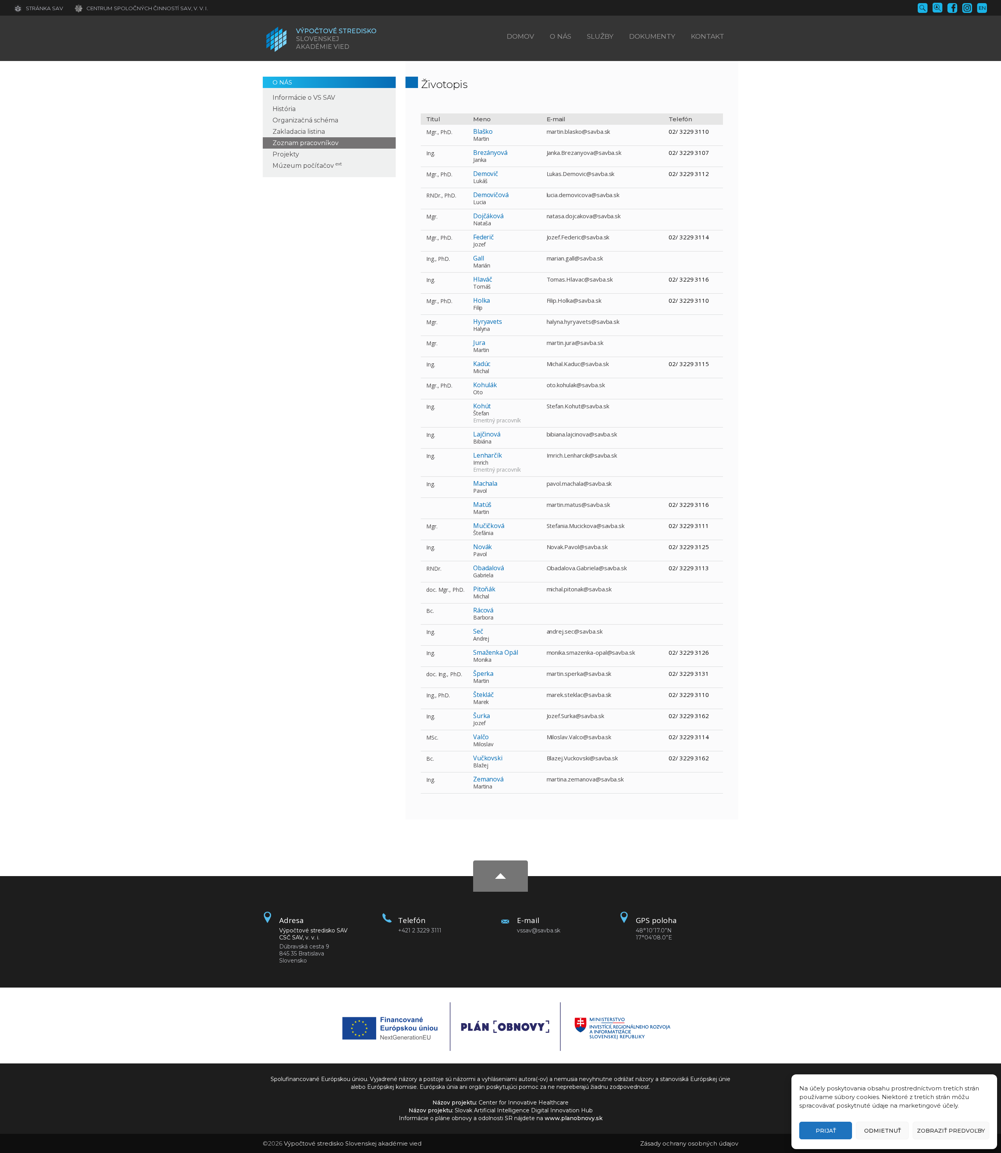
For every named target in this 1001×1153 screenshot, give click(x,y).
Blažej (481, 765)
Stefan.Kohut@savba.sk (578, 406)
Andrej (481, 638)
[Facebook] (952, 7)
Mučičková (489, 525)
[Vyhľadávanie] (922, 7)
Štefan (481, 413)
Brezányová (490, 152)
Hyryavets (487, 321)
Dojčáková (488, 216)
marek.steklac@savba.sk (579, 695)
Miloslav (483, 744)
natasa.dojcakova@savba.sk (584, 216)
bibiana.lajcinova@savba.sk (582, 434)
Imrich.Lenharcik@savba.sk (582, 455)
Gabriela (483, 575)
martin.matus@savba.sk (578, 504)
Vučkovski (488, 758)
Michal (481, 371)
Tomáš (482, 286)
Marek (481, 702)
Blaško (483, 131)
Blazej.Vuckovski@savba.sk (582, 758)
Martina (483, 786)
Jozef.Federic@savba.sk (578, 237)
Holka (481, 300)
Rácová (483, 610)
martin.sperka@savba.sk (579, 673)
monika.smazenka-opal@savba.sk (591, 652)
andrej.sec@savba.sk (575, 631)
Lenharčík (487, 455)
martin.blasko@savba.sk (578, 131)
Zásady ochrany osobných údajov (689, 1143)
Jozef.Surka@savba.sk (575, 716)
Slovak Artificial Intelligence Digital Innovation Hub (524, 1110)
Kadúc (482, 363)
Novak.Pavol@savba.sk (577, 547)
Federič (483, 237)
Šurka (481, 715)
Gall (478, 258)
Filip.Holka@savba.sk (574, 300)
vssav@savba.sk (538, 930)
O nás (282, 82)
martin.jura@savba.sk (575, 343)
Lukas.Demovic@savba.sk (581, 174)
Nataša (482, 223)
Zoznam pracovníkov (306, 143)
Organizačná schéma (305, 120)
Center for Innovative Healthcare (524, 1102)
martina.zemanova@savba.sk (585, 779)
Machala (485, 483)
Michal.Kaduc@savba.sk (578, 364)
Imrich (481, 462)
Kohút (482, 406)
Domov (520, 36)
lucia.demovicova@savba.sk (583, 195)
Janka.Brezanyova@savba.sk (584, 152)
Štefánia (483, 533)
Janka (480, 159)
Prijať (826, 1130)
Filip (478, 307)
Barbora (483, 617)
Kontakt (707, 36)
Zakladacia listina (299, 131)
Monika (482, 659)
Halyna (481, 328)
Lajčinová (487, 434)
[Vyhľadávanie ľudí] (937, 7)
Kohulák (485, 385)
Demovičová (491, 194)
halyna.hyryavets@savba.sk (583, 321)
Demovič (486, 173)
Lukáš (480, 181)
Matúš (482, 504)
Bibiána (482, 441)
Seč (478, 631)
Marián (482, 265)
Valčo (481, 737)
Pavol (480, 490)
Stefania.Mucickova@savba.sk (586, 526)
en (982, 8)
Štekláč (483, 694)
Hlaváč (483, 279)
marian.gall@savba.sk (575, 258)
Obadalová (488, 568)
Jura (479, 342)
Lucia (479, 202)
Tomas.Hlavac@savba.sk (580, 279)
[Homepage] (276, 39)
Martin (481, 138)
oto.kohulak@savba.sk (576, 385)
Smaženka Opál (495, 652)
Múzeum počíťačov (307, 165)
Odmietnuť (882, 1130)
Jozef (479, 244)
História (284, 109)
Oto (478, 392)
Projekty (286, 154)
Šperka (483, 673)
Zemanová (488, 779)
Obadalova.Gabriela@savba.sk (587, 568)
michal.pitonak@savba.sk (579, 589)
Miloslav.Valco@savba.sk (579, 737)
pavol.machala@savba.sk (579, 483)
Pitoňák (484, 589)
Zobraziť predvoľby (951, 1130)
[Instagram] (967, 7)
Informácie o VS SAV (304, 97)
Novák (482, 546)
